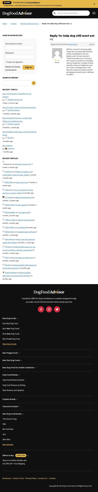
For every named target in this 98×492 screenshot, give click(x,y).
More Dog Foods (9, 344)
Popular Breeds (9, 399)
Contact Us (42, 478)
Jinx (4, 434)
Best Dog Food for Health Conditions (18, 367)
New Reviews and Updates (13, 390)
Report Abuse (73, 44)
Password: (9, 52)
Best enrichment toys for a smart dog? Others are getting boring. (17, 120)
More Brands (8, 444)
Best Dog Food (10, 323)
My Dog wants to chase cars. (23, 257)
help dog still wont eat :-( (29, 23)
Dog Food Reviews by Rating (14, 385)
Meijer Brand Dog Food (24, 197)
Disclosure (7, 478)
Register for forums (12, 66)
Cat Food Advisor (33, 2)
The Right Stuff (23, 212)
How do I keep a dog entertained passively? (19, 107)
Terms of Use (18, 478)
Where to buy (14, 455)
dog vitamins (7, 145)
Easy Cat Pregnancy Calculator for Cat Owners (17, 95)
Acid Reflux (21, 227)
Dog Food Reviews (10, 375)
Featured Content (10, 406)
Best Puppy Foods (10, 353)
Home (5, 23)
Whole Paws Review (25, 220)
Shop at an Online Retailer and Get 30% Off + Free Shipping (14, 462)
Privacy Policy (31, 478)
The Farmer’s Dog (10, 419)
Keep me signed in (15, 62)
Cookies (52, 478)
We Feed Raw (8, 429)
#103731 (91, 44)
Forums (14, 23)
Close (94, 4)
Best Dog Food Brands (12, 414)
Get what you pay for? (23, 164)
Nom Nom (6, 439)
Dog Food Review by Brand (13, 380)
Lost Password (10, 70)
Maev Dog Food (22, 182)
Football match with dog (26, 232)
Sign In (28, 67)
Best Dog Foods (9, 318)
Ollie (4, 424)
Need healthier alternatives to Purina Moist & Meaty (20, 133)
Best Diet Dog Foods (11, 360)
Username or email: (13, 43)
